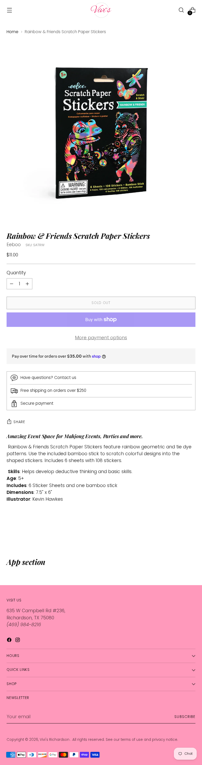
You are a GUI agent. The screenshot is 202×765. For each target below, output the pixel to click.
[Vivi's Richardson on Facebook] (10, 640)
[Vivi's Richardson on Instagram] (18, 640)
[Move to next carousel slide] (190, 529)
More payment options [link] (101, 338)
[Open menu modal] (9, 10)
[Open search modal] (181, 10)
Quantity (16, 273)
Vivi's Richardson (55, 739)
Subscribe (184, 716)
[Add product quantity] (11, 283)
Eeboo (14, 244)
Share (19, 421)
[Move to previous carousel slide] (178, 529)
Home (12, 31)
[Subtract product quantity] (27, 283)
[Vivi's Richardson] (101, 10)
